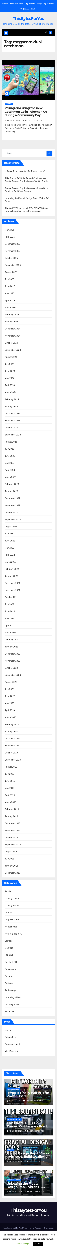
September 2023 (13, 435)
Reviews (9, 976)
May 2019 (9, 788)
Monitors (9, 948)
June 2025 (10, 286)
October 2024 (11, 343)
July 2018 (9, 859)
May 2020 (9, 703)
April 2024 (10, 385)
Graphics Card (12, 920)
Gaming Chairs (12, 898)
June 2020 (10, 696)
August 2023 (11, 442)
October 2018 (11, 837)
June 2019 (10, 781)
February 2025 (12, 314)
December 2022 (12, 498)
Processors (10, 969)
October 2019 (11, 753)
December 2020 (12, 654)
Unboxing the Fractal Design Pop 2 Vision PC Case (25, 1187)
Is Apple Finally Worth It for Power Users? (25, 171)
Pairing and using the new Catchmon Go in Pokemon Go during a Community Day (26, 111)
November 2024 (12, 336)
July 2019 (9, 774)
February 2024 (12, 399)
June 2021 (10, 611)
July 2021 (9, 604)
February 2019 (12, 809)
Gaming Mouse (12, 905)
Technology (10, 990)
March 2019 (10, 802)
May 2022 (9, 548)
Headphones (11, 927)
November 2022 (12, 505)
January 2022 (11, 576)
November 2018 (12, 830)
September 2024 (13, 350)
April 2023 (10, 470)
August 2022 (11, 526)
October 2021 (11, 597)
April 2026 (10, 237)
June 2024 (10, 371)
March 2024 (10, 392)
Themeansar (48, 1228)
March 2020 (10, 717)
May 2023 (9, 463)
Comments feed (12, 1044)
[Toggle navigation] (27, 33)
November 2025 (12, 251)
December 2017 (12, 873)
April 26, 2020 (14, 120)
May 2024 (9, 378)
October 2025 (11, 258)
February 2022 (12, 569)
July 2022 (9, 534)
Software (9, 983)
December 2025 (12, 244)
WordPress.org (12, 1051)
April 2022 (10, 555)
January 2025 (11, 322)
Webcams (9, 1011)
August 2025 (11, 272)
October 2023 (11, 428)
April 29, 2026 (16, 1131)
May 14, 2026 (15, 1101)
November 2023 (12, 420)
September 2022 (13, 519)
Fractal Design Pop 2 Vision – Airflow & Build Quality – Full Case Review (28, 1156)
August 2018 (11, 852)
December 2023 (12, 413)
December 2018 (12, 823)
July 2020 (9, 689)
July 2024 (9, 364)
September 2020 (13, 675)
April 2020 (10, 710)
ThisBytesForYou (28, 18)
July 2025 (9, 279)
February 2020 (12, 724)
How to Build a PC (14, 934)
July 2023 (9, 449)
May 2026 (9, 230)
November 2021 (12, 590)
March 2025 (10, 307)
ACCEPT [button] (37, 1244)
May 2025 (9, 293)
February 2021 (12, 640)
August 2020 (11, 682)
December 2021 (12, 583)
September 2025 (13, 265)
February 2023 (12, 484)
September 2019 (13, 760)
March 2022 (10, 562)
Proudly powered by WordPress (15, 1228)
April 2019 (10, 795)
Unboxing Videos (13, 997)
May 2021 (9, 618)
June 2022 (10, 541)
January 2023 (11, 491)
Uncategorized (12, 1004)
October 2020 (11, 668)
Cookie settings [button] (22, 1243)
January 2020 (11, 731)
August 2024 (11, 357)
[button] (46, 32)
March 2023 (10, 477)
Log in (8, 1030)
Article (8, 891)
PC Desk (9, 955)
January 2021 (11, 647)
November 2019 (12, 746)
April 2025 (10, 300)
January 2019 (11, 816)
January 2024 (11, 406)
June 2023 (10, 456)
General (8, 104)
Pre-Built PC (11, 962)
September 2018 (13, 844)
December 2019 (12, 738)
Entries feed (10, 1037)
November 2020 (12, 661)
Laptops (8, 941)
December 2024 (12, 329)
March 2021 (10, 632)
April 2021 (10, 625)
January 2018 (11, 866)
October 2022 (11, 512)
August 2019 (11, 767)
